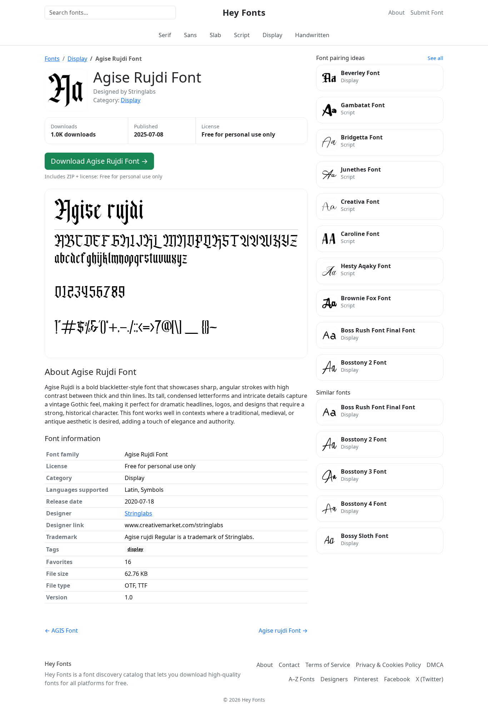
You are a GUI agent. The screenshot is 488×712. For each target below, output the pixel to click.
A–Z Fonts (302, 679)
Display (272, 35)
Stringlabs (138, 513)
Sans (190, 35)
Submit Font (426, 12)
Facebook (397, 679)
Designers (334, 679)
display (135, 549)
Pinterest (366, 679)
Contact (289, 665)
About (396, 12)
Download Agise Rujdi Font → (99, 161)
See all (435, 58)
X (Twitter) (429, 679)
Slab (215, 35)
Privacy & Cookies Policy (388, 665)
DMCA (435, 665)
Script (242, 35)
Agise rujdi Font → (283, 630)
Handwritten (312, 35)
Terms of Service (327, 665)
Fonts (52, 59)
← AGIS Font (61, 630)
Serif (165, 35)
